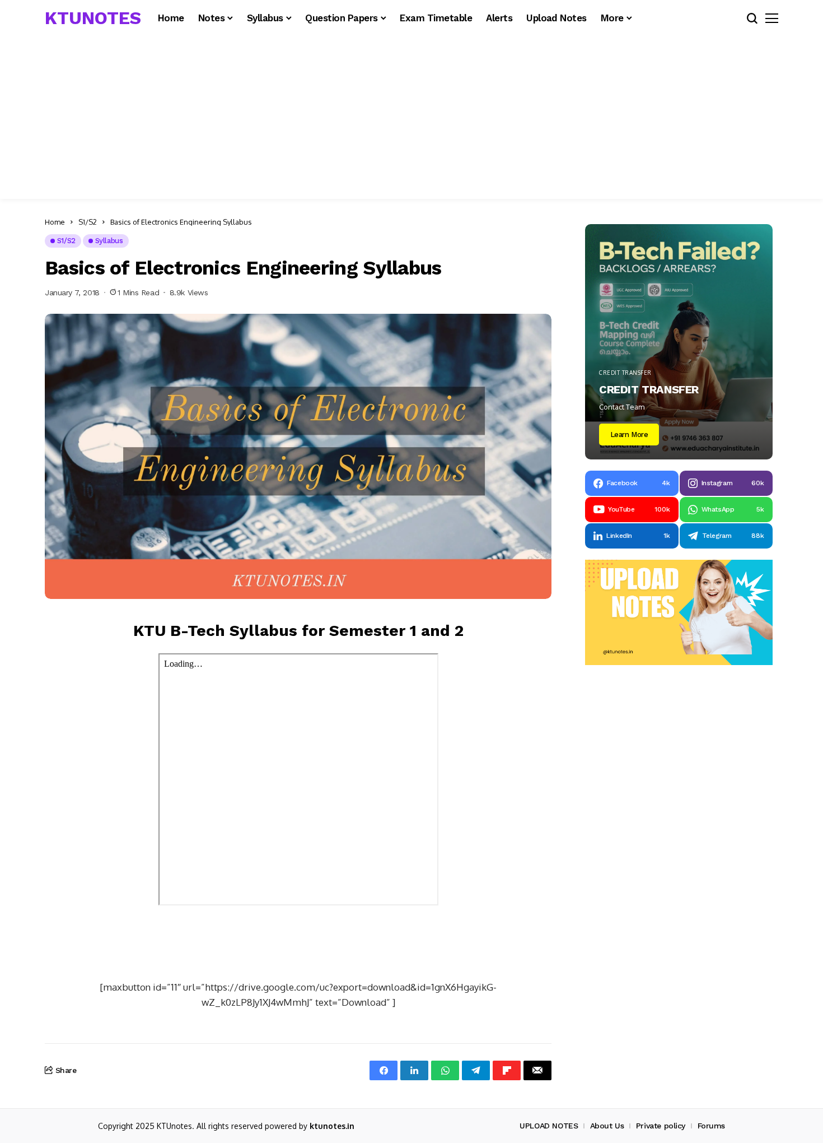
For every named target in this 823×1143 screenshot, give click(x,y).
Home (55, 221)
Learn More (629, 434)
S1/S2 (87, 221)
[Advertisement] (411, 120)
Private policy (660, 1125)
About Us (607, 1125)
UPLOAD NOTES (549, 1125)
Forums (711, 1125)
